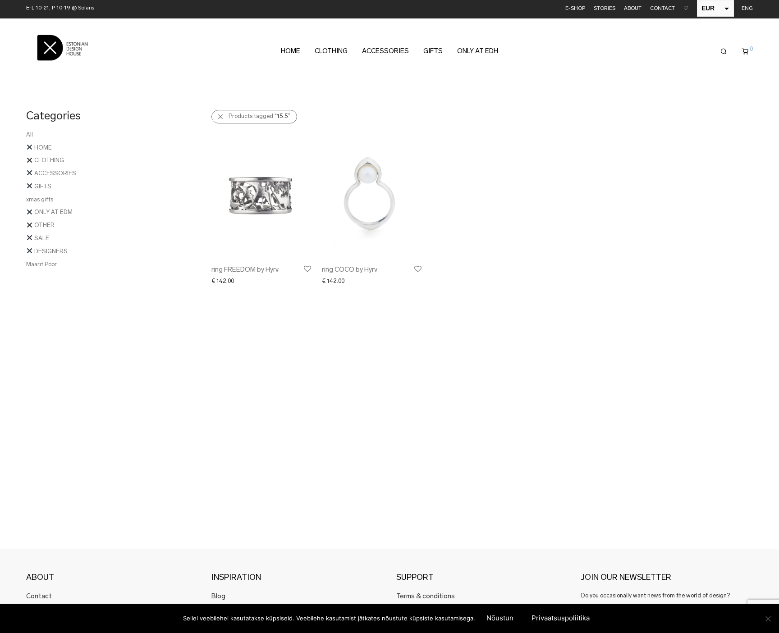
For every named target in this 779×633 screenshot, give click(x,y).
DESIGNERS (50, 252)
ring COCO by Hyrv (349, 270)
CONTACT (662, 8)
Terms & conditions (425, 596)
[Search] (723, 52)
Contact (39, 596)
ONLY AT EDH (477, 51)
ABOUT (633, 8)
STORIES (604, 8)
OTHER (44, 225)
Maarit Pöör (41, 265)
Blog (218, 596)
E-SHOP (575, 8)
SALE (41, 238)
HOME (290, 51)
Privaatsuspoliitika (561, 618)
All (29, 135)
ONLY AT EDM (53, 212)
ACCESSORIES (385, 51)
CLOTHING (331, 51)
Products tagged (259, 116)
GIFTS (433, 51)
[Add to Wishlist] (306, 269)
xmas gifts (39, 200)
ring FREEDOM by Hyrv (245, 270)
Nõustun (499, 618)
